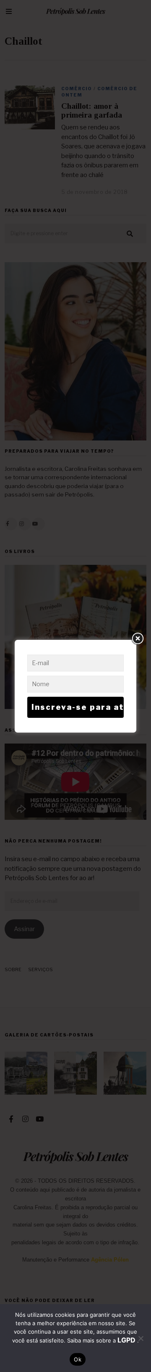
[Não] (140, 1338)
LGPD (127, 1340)
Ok (77, 1359)
